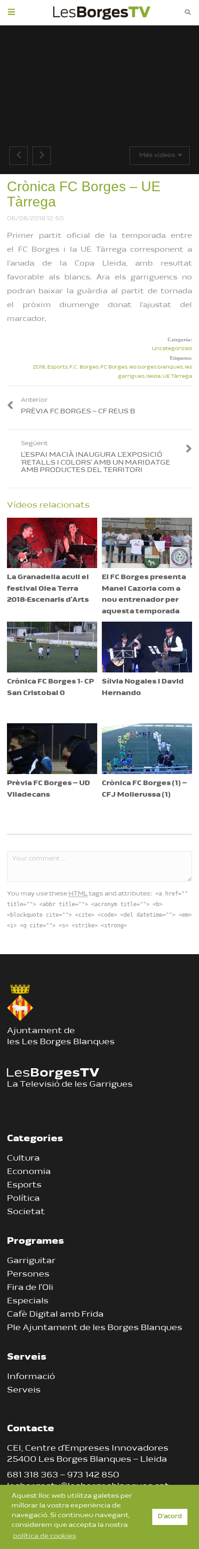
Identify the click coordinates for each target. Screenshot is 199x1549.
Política (23, 1199)
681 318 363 (32, 1475)
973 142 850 (93, 1475)
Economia (29, 1172)
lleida (153, 376)
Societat (26, 1212)
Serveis (24, 1390)
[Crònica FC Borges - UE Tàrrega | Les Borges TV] (102, 11)
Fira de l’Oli (30, 1288)
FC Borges (113, 367)
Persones (28, 1275)
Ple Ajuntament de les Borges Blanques (94, 1328)
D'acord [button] (170, 1516)
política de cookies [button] (44, 1536)
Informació (31, 1377)
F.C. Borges (84, 367)
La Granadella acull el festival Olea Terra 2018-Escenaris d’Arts (48, 589)
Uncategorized (172, 348)
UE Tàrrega (177, 376)
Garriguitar (31, 1261)
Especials (28, 1301)
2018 (39, 367)
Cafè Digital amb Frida (55, 1315)
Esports (57, 367)
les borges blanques (156, 367)
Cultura (23, 1159)
